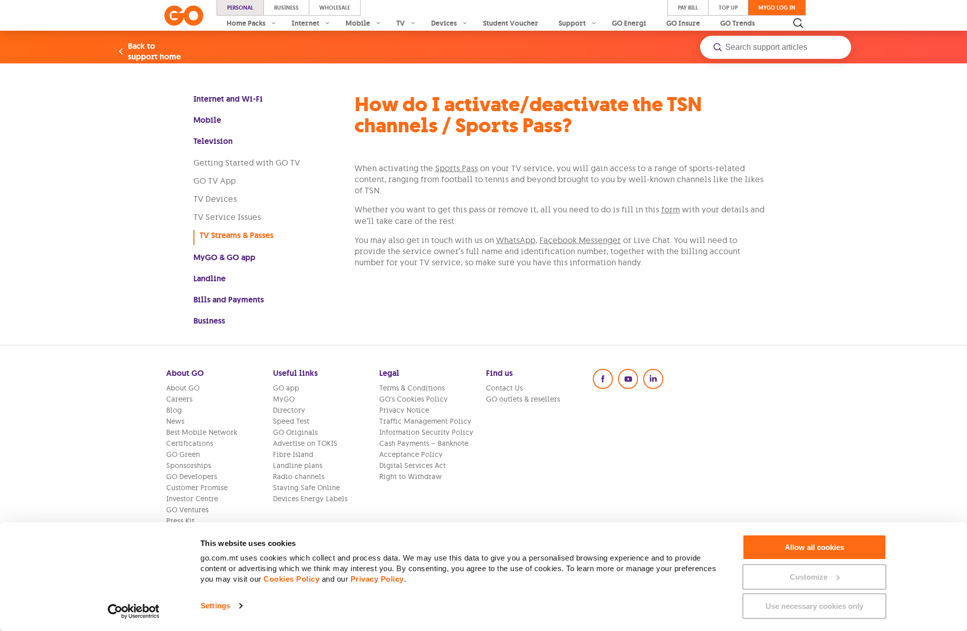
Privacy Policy (377, 579)
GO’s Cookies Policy (413, 399)
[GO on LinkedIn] (653, 379)
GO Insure (683, 23)
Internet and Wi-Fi (228, 99)
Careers (179, 399)
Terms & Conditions (412, 387)
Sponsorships (188, 465)
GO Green (183, 454)
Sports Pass (456, 168)
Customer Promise (197, 487)
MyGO (284, 399)
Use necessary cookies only (814, 606)
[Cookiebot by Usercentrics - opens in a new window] (134, 611)
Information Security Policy (426, 432)
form (670, 209)
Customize (808, 577)
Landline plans (297, 465)
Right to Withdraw (410, 476)
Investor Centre (192, 498)
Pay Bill (688, 7)
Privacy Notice (404, 410)
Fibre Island (293, 454)
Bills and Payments (228, 299)
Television (213, 141)
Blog (174, 410)
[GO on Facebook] (603, 379)
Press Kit (180, 520)
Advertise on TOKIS (305, 443)
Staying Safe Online (306, 487)
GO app (286, 387)
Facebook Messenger (580, 240)
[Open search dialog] (798, 23)
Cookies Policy (291, 579)
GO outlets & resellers (523, 399)
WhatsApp (515, 240)
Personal (240, 7)
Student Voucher (510, 23)
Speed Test (291, 421)
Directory (289, 410)
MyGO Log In (776, 7)
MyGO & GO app (224, 257)
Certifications (189, 443)
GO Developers (191, 476)
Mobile (207, 120)
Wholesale (334, 7)
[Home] (183, 15)
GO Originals (295, 432)
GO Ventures (187, 509)
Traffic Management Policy (425, 421)
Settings (215, 605)
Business (286, 7)
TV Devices (215, 199)
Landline (209, 278)
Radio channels (298, 476)
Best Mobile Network (201, 432)
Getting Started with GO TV (246, 162)
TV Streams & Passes (236, 235)
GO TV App (214, 181)
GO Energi (629, 23)
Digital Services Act (412, 465)
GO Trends (737, 23)
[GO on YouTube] (628, 379)
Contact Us (504, 387)
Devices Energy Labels (310, 498)
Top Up (728, 7)
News (175, 421)
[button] (775, 47)
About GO (182, 387)
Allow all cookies (814, 547)
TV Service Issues (227, 217)
